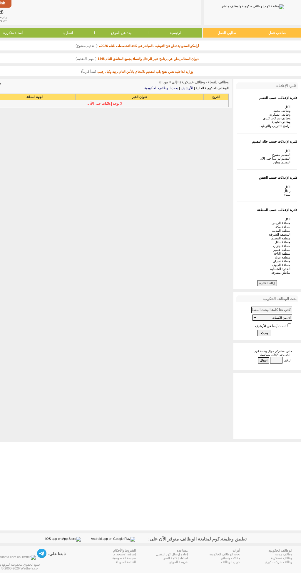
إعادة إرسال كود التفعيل (172, 554)
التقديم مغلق (282, 162)
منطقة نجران (282, 261)
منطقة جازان (282, 246)
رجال (288, 190)
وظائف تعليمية (282, 122)
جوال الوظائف (230, 562)
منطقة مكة (283, 227)
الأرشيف (187, 88)
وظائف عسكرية (280, 114)
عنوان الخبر (139, 97)
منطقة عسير (282, 249)
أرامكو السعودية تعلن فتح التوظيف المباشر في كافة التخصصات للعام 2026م (149, 46)
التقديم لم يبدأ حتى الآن (276, 158)
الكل (288, 107)
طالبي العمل (227, 33)
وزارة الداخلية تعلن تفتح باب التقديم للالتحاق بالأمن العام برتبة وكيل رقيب (145, 71)
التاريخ (216, 97)
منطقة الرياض (282, 223)
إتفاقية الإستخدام (124, 554)
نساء (288, 194)
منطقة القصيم (281, 238)
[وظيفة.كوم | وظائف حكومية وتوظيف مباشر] (252, 5)
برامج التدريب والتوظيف (275, 126)
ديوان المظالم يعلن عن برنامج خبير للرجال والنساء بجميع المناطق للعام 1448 (148, 58)
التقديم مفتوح (282, 154)
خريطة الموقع (178, 562)
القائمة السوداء (126, 562)
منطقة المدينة (282, 230)
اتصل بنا (67, 33)
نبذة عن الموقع (121, 33)
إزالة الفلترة (267, 283)
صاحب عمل (277, 33)
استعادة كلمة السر (175, 558)
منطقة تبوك (283, 257)
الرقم (287, 360)
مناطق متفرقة (281, 272)
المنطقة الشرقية (280, 234)
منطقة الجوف (282, 265)
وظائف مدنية (282, 110)
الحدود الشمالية (281, 269)
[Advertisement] (106, 12)
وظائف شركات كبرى (277, 118)
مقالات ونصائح (230, 558)
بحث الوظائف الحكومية (161, 88)
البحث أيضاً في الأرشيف (270, 326)
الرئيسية (176, 33)
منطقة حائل (283, 242)
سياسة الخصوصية (124, 558)
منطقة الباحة (282, 253)
